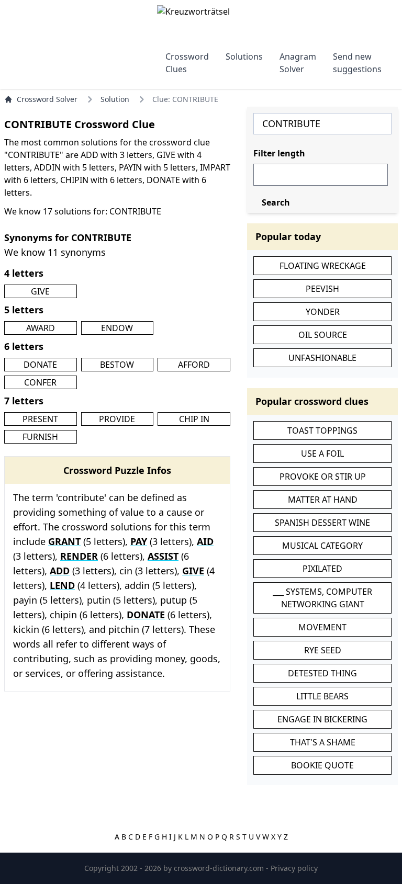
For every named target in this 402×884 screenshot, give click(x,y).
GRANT (64, 541)
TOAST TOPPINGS (322, 430)
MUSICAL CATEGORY (322, 545)
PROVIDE (117, 419)
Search (276, 202)
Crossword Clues (187, 63)
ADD (60, 570)
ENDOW (117, 328)
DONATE (40, 364)
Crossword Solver (47, 99)
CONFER (40, 382)
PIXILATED (322, 568)
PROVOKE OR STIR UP (323, 476)
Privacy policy (294, 868)
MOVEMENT (322, 627)
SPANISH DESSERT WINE (322, 522)
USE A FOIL (322, 453)
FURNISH (40, 437)
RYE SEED (322, 650)
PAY (138, 541)
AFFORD (194, 364)
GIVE (40, 291)
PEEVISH (322, 288)
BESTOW (117, 364)
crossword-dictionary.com (220, 868)
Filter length (279, 153)
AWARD (40, 328)
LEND (62, 585)
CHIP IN (194, 419)
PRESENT (40, 419)
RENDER (79, 556)
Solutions (244, 56)
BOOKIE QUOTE (322, 765)
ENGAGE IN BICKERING (322, 719)
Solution (114, 99)
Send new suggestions (357, 63)
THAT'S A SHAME (322, 742)
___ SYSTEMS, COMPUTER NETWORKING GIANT (322, 598)
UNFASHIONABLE (322, 358)
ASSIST (163, 556)
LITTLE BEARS (322, 696)
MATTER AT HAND (323, 499)
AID (205, 541)
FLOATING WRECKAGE (323, 265)
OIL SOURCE (322, 335)
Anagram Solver (298, 63)
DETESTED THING (322, 673)
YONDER (323, 312)
